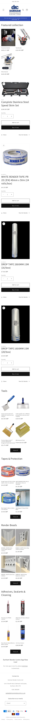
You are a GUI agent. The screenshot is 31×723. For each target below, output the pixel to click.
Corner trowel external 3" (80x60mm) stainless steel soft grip (7, 415)
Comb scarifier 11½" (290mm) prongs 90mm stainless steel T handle (23, 415)
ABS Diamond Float (20, 440)
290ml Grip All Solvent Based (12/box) (22, 618)
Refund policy (26, 719)
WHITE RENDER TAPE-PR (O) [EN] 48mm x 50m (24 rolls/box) (22, 483)
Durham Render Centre (14, 717)
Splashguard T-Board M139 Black (22, 508)
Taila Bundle (19, 48)
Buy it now (15, 127)
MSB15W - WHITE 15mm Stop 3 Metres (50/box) (22, 548)
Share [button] (4, 135)
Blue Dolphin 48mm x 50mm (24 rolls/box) (7, 508)
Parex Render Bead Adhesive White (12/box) (8, 643)
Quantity (3, 113)
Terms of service (18, 719)
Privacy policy (10, 719)
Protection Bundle (5, 48)
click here (25, 666)
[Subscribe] (24, 703)
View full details (23, 135)
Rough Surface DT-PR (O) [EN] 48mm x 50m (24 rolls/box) (8, 482)
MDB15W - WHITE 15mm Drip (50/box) (7, 575)
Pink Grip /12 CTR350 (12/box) (6, 618)
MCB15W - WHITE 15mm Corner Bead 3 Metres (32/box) (6, 549)
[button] (3, 10)
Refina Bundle (4, 71)
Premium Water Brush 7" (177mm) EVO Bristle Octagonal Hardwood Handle (8, 442)
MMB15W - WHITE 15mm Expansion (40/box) (21, 575)
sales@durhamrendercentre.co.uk (15, 693)
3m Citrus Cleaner (20, 643)
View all (15, 450)
